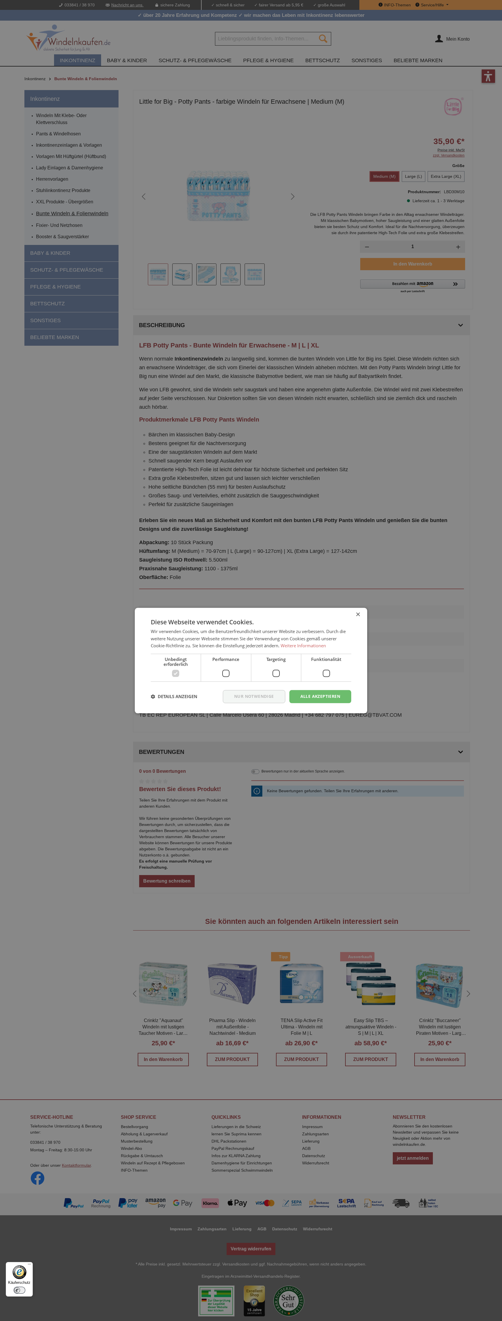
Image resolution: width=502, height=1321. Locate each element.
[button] (174, 696)
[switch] (19, 1290)
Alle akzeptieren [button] (320, 696)
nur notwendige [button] (254, 696)
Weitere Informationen (303, 646)
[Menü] (29, 1265)
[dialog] (251, 660)
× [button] (358, 614)
